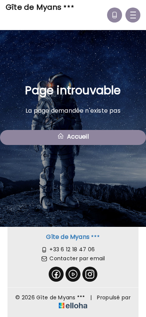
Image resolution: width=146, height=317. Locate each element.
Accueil (77, 136)
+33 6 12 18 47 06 (72, 249)
